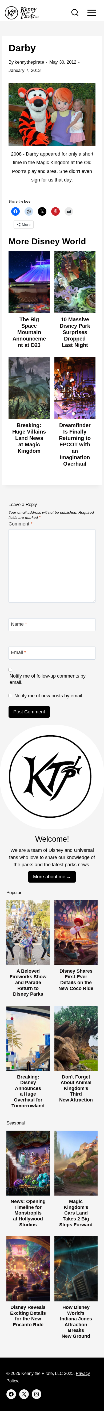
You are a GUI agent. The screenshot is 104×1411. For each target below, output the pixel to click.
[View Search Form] (75, 13)
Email (18, 652)
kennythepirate (29, 62)
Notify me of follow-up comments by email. (48, 679)
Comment (21, 524)
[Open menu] (91, 13)
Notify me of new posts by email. (48, 695)
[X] (24, 1394)
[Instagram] (36, 1394)
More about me (49, 876)
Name (19, 624)
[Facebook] (11, 1394)
